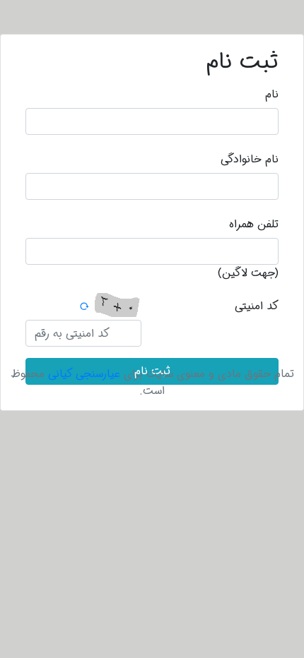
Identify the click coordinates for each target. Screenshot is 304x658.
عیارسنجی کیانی (84, 374)
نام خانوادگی (250, 159)
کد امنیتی (257, 306)
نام (272, 94)
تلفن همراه (254, 224)
